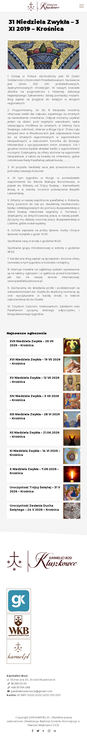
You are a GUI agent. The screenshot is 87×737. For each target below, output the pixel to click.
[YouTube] (43, 731)
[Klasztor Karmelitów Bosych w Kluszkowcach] (43, 6)
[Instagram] (49, 731)
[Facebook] (33, 731)
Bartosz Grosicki (50, 721)
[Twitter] (38, 731)
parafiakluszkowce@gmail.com (31, 691)
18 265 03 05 (19, 683)
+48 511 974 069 (20, 687)
